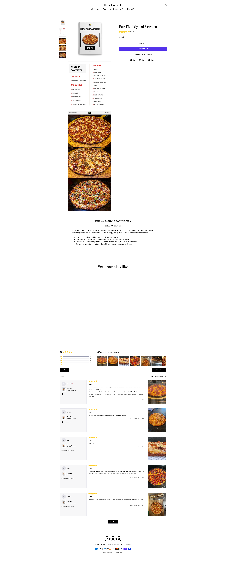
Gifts (122, 9)
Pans (115, 9)
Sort (152, 376)
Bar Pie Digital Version (71, 390)
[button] (127, 32)
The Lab (128, 544)
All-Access (95, 9)
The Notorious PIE (113, 5)
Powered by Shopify (119, 552)
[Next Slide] (164, 361)
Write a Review (161, 370)
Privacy (110, 544)
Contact (117, 544)
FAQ (122, 544)
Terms (97, 544)
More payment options (143, 54)
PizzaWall (131, 9)
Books (106, 9)
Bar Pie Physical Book (71, 418)
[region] (131, 361)
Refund (103, 544)
